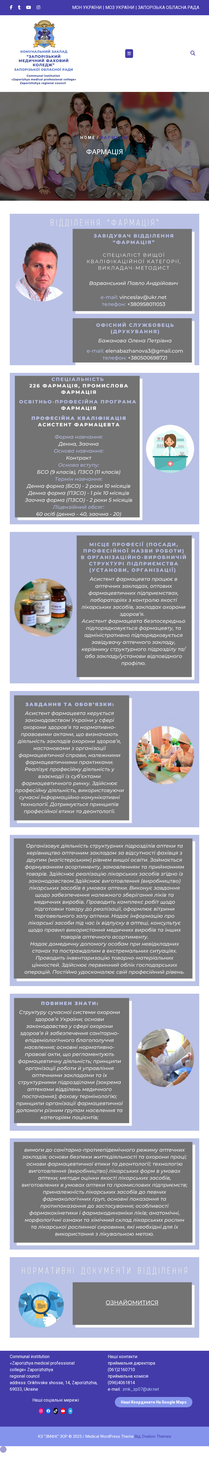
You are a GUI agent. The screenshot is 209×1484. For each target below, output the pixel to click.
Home (88, 137)
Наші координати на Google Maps (153, 1402)
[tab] (129, 53)
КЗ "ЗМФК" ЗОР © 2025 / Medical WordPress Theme (104, 1436)
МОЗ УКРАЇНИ (119, 7)
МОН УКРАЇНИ (87, 7)
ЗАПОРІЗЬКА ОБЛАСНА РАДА (168, 7)
